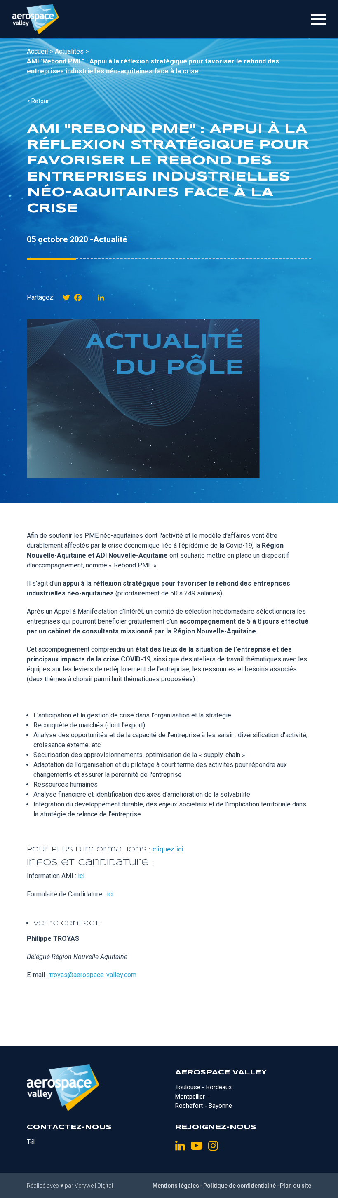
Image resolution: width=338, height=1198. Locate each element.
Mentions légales (176, 1185)
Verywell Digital (94, 1185)
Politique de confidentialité (239, 1185)
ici (81, 876)
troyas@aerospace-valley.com (92, 975)
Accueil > (40, 51)
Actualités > (72, 51)
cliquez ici (168, 849)
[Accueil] (35, 19)
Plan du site (295, 1185)
